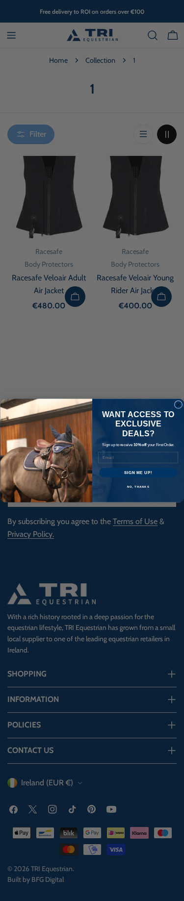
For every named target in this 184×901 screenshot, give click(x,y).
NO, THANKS (138, 487)
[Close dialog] (178, 404)
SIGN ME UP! (138, 473)
